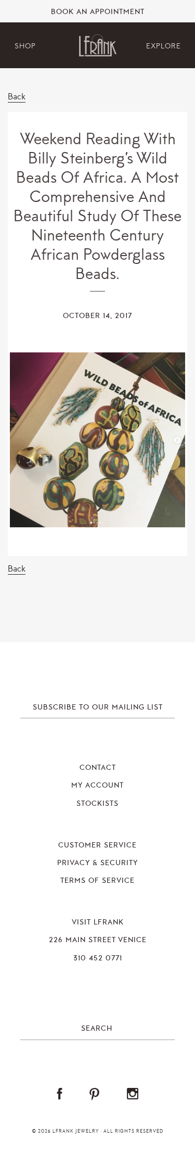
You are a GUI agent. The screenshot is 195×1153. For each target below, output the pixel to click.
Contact (98, 767)
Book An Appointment (98, 12)
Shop (25, 46)
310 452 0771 (97, 958)
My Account (97, 785)
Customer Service (97, 845)
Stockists (97, 803)
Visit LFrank (98, 922)
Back (16, 96)
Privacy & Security (97, 863)
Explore (163, 46)
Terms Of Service (97, 880)
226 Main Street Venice (98, 940)
